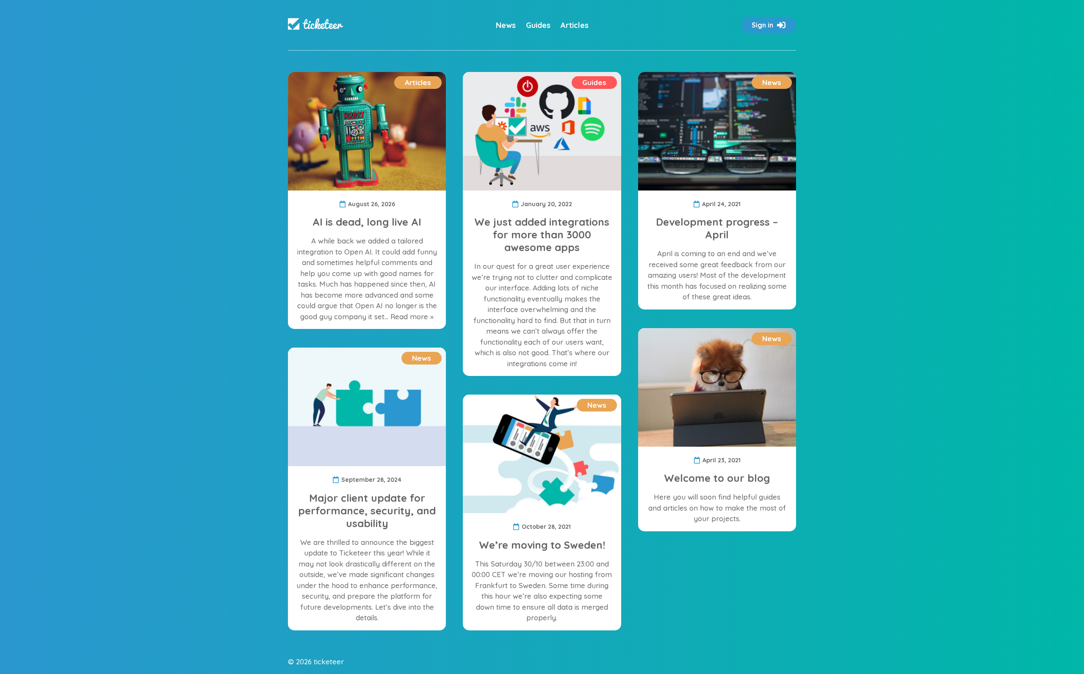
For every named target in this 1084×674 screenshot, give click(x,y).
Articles (575, 25)
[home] (315, 25)
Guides (538, 25)
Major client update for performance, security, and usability (367, 511)
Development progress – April (717, 228)
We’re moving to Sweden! (542, 545)
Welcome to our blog (717, 478)
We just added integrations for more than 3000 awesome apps (541, 234)
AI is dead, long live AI (366, 221)
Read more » (412, 316)
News (506, 25)
